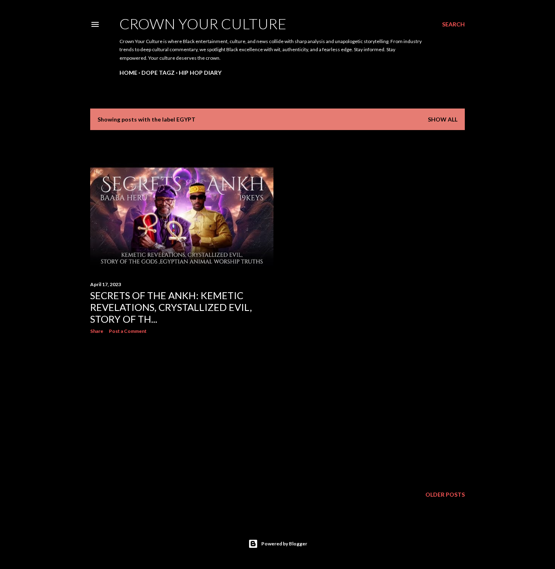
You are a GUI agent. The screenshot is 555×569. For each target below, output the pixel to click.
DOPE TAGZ (158, 72)
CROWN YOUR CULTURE (202, 24)
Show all (442, 119)
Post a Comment (128, 331)
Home (128, 72)
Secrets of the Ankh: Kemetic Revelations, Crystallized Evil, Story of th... (171, 307)
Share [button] (96, 331)
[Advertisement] (181, 411)
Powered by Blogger (284, 544)
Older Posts (445, 494)
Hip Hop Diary (200, 72)
